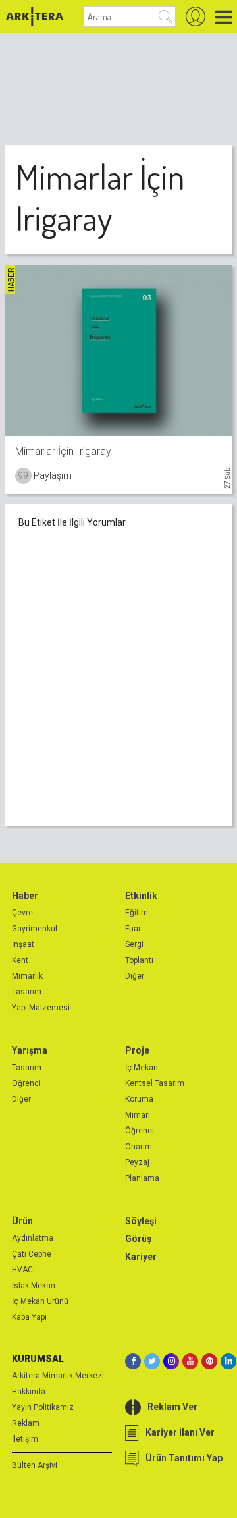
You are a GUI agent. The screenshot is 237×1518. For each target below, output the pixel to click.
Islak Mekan (33, 1285)
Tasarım (26, 991)
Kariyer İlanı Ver (180, 1432)
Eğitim (136, 912)
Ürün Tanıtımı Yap (184, 1458)
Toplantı (139, 960)
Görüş (138, 1238)
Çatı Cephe (31, 1254)
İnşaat (23, 944)
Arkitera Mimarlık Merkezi (58, 1375)
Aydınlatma (32, 1238)
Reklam (26, 1423)
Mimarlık (27, 976)
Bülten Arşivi (34, 1465)
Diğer (134, 976)
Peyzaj (137, 1162)
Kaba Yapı (29, 1317)
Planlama (142, 1178)
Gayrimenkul (34, 928)
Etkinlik (141, 895)
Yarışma (29, 1050)
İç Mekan (141, 1067)
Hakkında (28, 1391)
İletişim (25, 1439)
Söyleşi (141, 1221)
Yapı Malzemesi (41, 1007)
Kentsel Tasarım (154, 1083)
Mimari (137, 1115)
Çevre (22, 912)
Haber (25, 895)
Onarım (138, 1146)
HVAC (22, 1269)
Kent (20, 960)
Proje (137, 1050)
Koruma (139, 1099)
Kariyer (141, 1256)
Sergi (134, 944)
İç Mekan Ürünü (40, 1301)
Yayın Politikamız (43, 1407)
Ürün (22, 1221)
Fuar (133, 928)
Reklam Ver (172, 1406)
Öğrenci (26, 1083)
